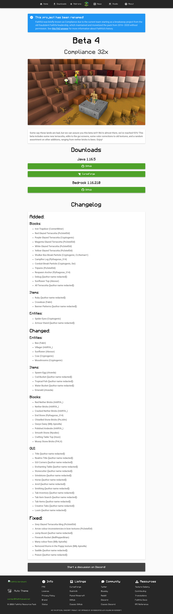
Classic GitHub (76, 604)
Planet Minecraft (77, 596)
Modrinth (74, 591)
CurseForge (75, 587)
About (131, 4)
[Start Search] (86, 4)
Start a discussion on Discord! (86, 567)
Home (46, 4)
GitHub (72, 600)
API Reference (141, 604)
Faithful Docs (141, 600)
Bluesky (104, 591)
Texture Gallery (142, 587)
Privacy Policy (48, 596)
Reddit (104, 596)
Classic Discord (108, 604)
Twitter (104, 587)
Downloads (61, 4)
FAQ (43, 587)
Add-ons (77, 4)
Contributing (140, 591)
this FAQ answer (60, 28)
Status (45, 604)
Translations (141, 596)
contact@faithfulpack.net (18, 599)
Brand (44, 600)
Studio (115, 4)
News (99, 4)
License (45, 591)
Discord (104, 600)
